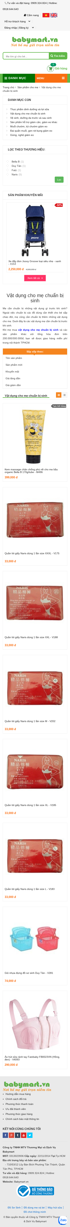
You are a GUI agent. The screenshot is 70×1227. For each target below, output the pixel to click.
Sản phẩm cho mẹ (27, 87)
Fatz (16, 170)
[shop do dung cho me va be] (17, 1134)
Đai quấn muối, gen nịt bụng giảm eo (31, 130)
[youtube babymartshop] (23, 1134)
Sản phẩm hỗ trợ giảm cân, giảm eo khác (33, 122)
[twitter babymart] (29, 1134)
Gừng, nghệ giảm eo (22, 135)
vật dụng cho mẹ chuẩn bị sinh (38, 329)
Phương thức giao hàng (19, 1114)
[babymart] (35, 36)
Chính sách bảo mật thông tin (22, 1119)
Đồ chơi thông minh (35, 1211)
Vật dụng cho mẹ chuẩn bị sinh (27, 113)
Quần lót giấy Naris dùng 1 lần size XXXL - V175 (32, 553)
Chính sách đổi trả (16, 1099)
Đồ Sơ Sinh (14, 1207)
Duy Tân (18, 166)
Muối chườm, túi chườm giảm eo (28, 126)
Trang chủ (8, 87)
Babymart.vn (21, 1181)
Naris (16, 174)
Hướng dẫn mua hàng (18, 1094)
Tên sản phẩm (14, 358)
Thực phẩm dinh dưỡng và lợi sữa (29, 109)
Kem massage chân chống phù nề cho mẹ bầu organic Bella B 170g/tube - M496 (31, 471)
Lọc (59, 179)
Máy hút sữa (55, 1207)
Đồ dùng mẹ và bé (34, 1207)
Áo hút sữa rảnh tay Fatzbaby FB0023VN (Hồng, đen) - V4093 (32, 1058)
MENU (40, 78)
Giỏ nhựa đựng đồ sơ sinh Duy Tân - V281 (29, 972)
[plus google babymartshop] (11, 1134)
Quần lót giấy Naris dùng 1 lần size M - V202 (30, 721)
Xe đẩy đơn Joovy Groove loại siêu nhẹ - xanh (34, 261)
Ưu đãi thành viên (16, 1109)
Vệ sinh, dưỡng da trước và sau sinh (31, 117)
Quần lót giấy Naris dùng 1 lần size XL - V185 (30, 805)
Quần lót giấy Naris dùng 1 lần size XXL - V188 (31, 637)
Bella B (17, 161)
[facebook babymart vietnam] (5, 1134)
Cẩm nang (32, 15)
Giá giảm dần (13, 385)
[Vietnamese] (46, 15)
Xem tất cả (33, 278)
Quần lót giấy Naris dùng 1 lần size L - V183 (30, 889)
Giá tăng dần (13, 378)
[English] (53, 15)
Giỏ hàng (61, 68)
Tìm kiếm (59, 55)
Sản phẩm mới (14, 364)
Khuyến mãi (12, 371)
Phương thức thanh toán (19, 1104)
